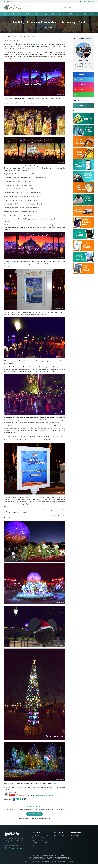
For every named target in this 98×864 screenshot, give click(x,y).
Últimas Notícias (36, 835)
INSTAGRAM (41, 795)
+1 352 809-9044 (77, 835)
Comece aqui (31, 13)
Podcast (64, 838)
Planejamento (41, 13)
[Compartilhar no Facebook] (14, 799)
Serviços (22, 13)
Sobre (63, 835)
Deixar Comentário (34, 814)
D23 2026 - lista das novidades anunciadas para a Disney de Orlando (32, 1)
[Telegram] (91, 1)
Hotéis (56, 13)
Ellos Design (70, 861)
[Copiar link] (25, 799)
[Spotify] (93, 1)
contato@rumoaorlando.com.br (81, 838)
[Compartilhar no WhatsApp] (19, 799)
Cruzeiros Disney (90, 13)
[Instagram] (87, 1)
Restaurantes (64, 13)
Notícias (15, 13)
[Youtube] (89, 1)
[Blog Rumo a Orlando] (12, 7)
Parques (49, 13)
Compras (81, 13)
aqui (61, 436)
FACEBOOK (49, 795)
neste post (37, 44)
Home (8, 13)
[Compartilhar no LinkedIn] (22, 799)
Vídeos (55, 838)
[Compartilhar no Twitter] (17, 799)
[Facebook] (84, 1)
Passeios (73, 13)
